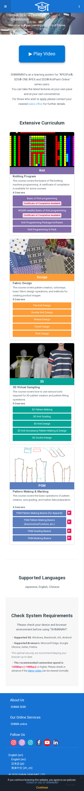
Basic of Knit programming (42, 200)
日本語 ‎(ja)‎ (17, 763)
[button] (3, 24)
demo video (35, 670)
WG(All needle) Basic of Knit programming (42, 213)
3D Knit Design (42, 423)
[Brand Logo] (42, 6)
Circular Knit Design (42, 312)
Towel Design (42, 326)
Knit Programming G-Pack (42, 229)
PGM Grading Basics (39, 531)
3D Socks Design (42, 437)
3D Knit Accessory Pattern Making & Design (42, 430)
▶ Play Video (42, 54)
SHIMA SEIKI (18, 706)
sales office (36, 103)
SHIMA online (18, 724)
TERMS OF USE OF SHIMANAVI (42, 782)
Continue (42, 787)
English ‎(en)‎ (16, 755)
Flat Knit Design (42, 305)
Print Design (42, 333)
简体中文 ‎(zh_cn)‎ (21, 767)
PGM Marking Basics (39, 538)
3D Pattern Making (42, 409)
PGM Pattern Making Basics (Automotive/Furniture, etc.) (39, 522)
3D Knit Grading (42, 416)
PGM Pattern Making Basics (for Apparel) (39, 513)
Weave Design (42, 319)
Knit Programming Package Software (42, 222)
